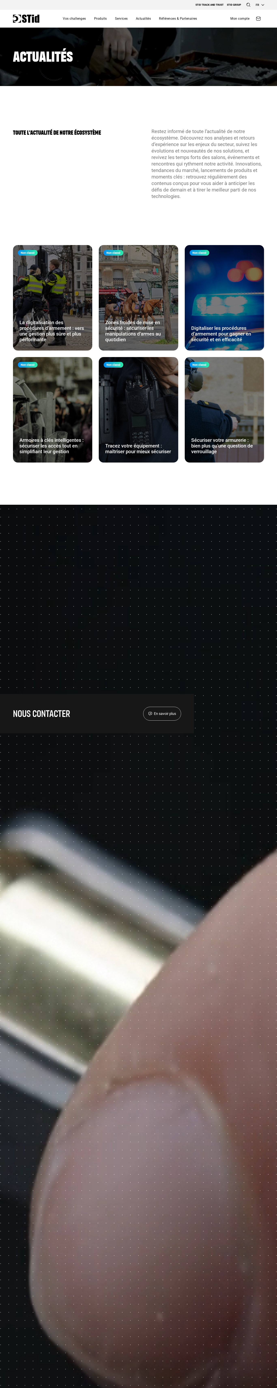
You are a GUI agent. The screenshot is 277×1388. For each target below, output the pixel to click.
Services (121, 18)
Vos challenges (74, 18)
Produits (100, 18)
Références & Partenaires (178, 18)
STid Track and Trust (209, 4)
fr (257, 4)
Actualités (143, 18)
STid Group (234, 4)
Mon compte (239, 18)
